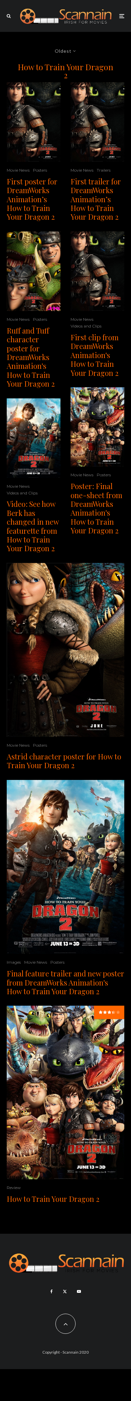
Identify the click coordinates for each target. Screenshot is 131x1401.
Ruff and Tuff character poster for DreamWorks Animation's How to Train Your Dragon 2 (31, 357)
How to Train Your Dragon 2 (53, 1198)
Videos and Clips (22, 492)
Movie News (18, 170)
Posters (40, 170)
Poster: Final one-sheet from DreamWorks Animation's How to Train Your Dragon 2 (96, 508)
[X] (65, 1291)
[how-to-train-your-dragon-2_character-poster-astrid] (65, 650)
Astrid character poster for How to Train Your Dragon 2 (64, 761)
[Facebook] (51, 1291)
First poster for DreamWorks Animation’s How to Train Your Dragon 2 (32, 199)
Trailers (104, 170)
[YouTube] (79, 1291)
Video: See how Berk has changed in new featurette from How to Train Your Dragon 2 (33, 526)
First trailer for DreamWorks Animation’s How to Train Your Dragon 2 (96, 199)
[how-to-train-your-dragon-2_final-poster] (97, 427)
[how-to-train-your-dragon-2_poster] (33, 122)
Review (14, 1187)
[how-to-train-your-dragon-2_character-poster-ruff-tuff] (33, 271)
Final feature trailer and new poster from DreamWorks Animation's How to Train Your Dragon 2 (65, 982)
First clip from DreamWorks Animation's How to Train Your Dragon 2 (95, 355)
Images (14, 962)
